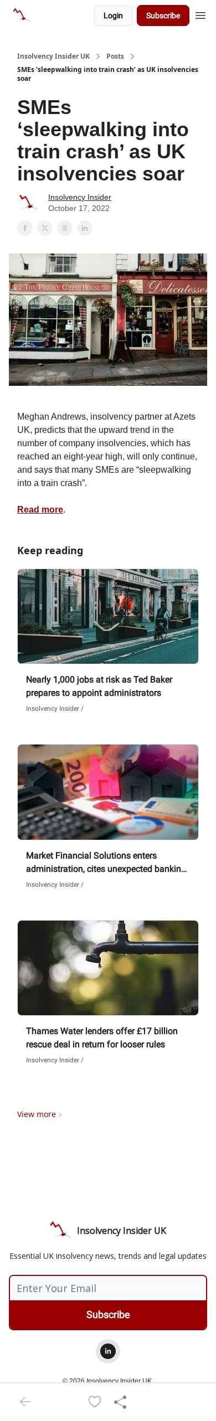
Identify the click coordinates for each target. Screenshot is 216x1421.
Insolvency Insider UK (53, 56)
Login (113, 15)
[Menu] (200, 14)
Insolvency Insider (79, 197)
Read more (40, 509)
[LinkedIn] (108, 1351)
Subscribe (163, 15)
